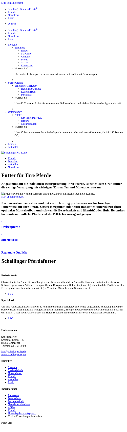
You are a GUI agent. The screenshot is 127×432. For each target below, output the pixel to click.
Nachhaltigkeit (28, 123)
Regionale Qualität (31, 88)
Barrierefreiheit (16, 401)
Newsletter (13, 15)
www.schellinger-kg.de (13, 354)
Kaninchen (27, 65)
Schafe (24, 62)
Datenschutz (14, 398)
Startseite (12, 367)
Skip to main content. (12, 2)
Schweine (26, 53)
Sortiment (20, 47)
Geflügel (25, 56)
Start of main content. (12, 196)
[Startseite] (14, 152)
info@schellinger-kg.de (13, 351)
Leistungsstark (28, 91)
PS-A (11, 318)
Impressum (13, 395)
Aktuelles (13, 147)
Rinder (24, 50)
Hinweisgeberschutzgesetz (22, 413)
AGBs (11, 407)
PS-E (10, 293)
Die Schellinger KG (31, 117)
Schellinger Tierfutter (26, 85)
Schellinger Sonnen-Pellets (23, 9)
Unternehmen (15, 111)
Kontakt (12, 12)
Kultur (18, 114)
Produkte (12, 44)
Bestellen (13, 161)
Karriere (12, 144)
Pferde (24, 59)
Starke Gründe (15, 82)
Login (11, 18)
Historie (25, 120)
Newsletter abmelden (19, 404)
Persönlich (26, 94)
